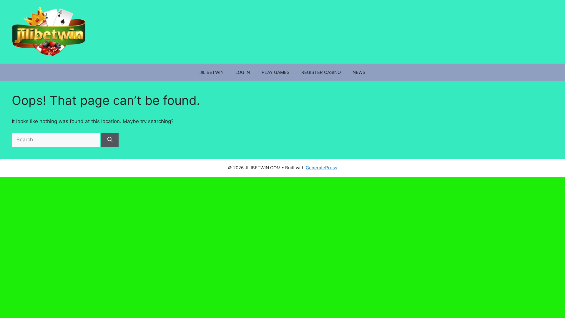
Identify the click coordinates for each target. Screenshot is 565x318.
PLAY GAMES (276, 72)
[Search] (110, 140)
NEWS (359, 72)
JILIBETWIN (212, 72)
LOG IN (242, 72)
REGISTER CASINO (321, 72)
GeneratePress (321, 167)
